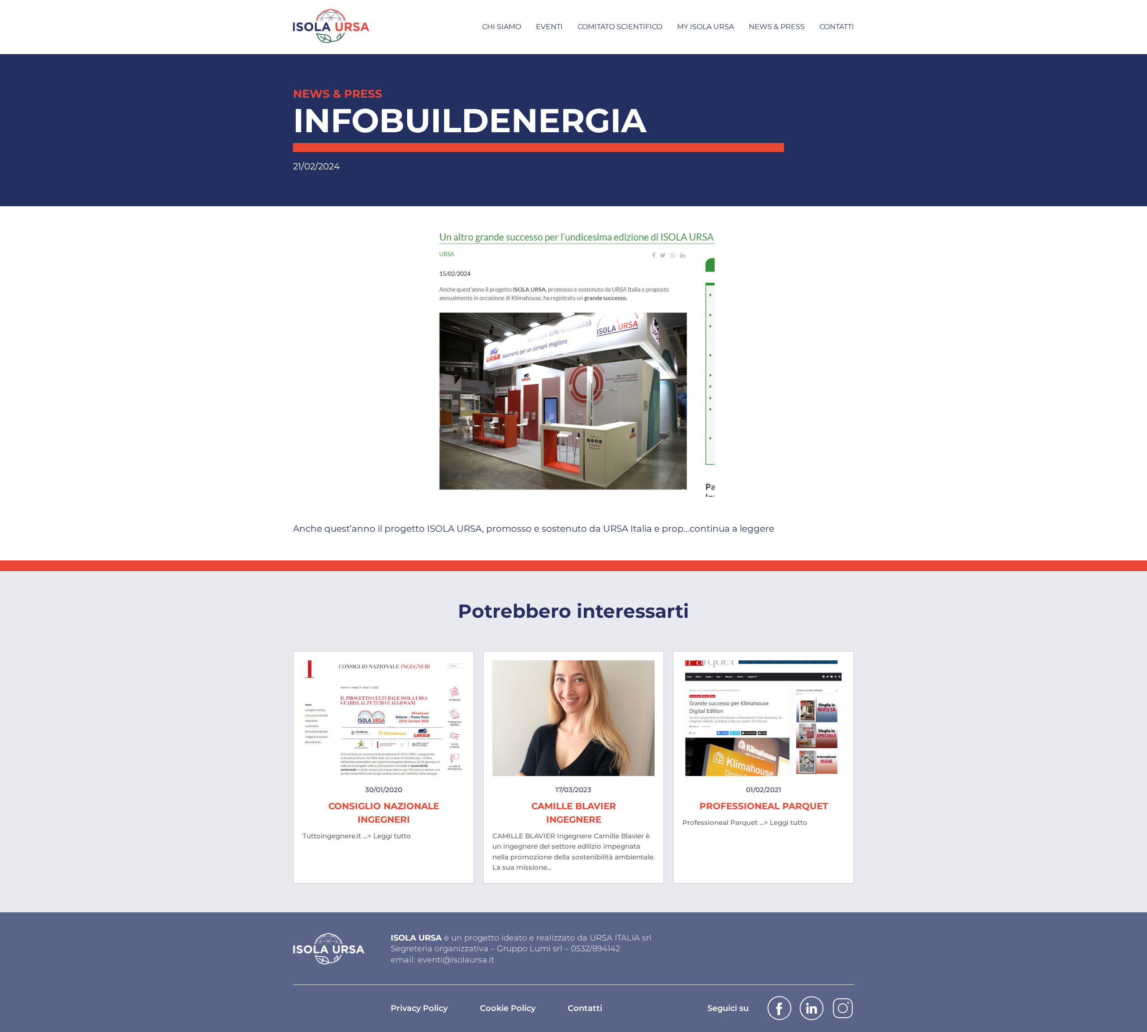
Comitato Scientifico (620, 26)
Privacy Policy (419, 1008)
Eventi (549, 26)
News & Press (777, 26)
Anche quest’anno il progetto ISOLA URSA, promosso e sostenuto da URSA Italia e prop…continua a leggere (533, 528)
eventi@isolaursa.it (456, 960)
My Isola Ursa (705, 26)
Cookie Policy (507, 1008)
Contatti (836, 26)
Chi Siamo (501, 26)
